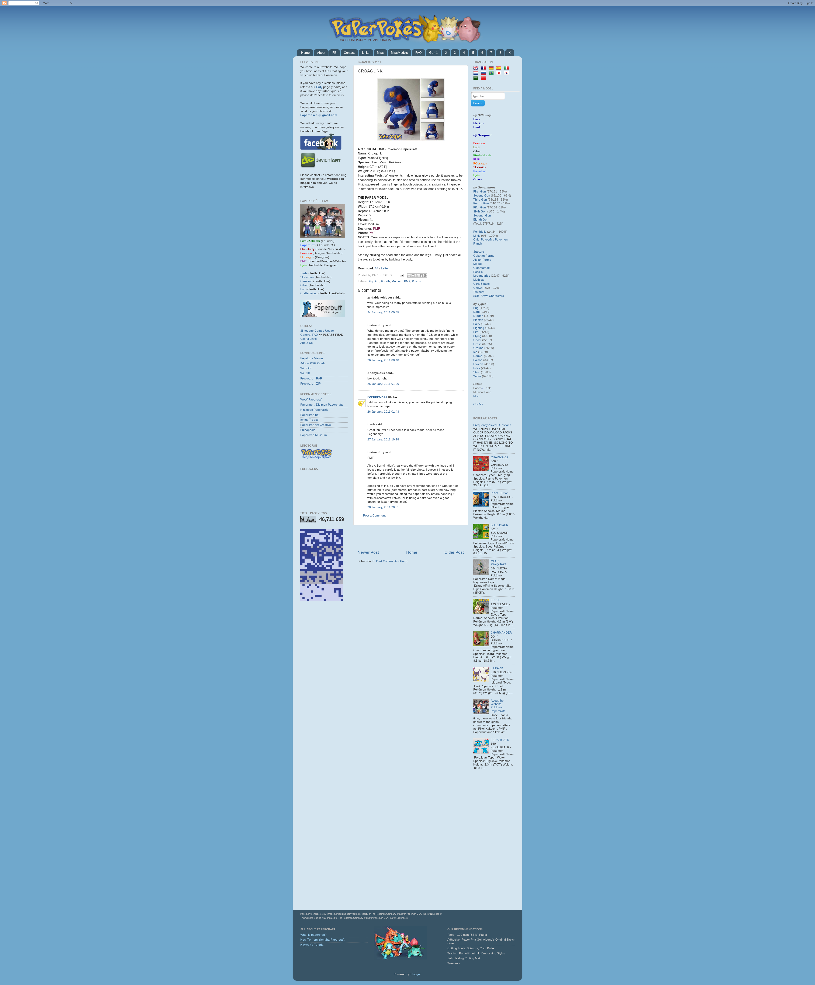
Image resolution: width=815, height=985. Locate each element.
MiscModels (399, 52)
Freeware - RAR (311, 378)
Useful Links (308, 338)
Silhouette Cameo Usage (317, 330)
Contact (349, 52)
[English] (476, 68)
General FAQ (309, 334)
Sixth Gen (479, 211)
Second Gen (481, 195)
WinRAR (306, 368)
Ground (478, 348)
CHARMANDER (501, 632)
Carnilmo (306, 281)
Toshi (304, 273)
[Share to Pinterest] (425, 275)
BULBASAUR (499, 525)
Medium (397, 281)
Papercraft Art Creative (315, 424)
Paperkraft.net (309, 414)
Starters (478, 251)
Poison (416, 281)
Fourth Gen (481, 203)
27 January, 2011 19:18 (383, 439)
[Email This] (409, 275)
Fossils (478, 271)
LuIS (303, 289)
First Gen (479, 191)
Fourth (385, 281)
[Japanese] (499, 73)
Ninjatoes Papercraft (314, 409)
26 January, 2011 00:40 (383, 360)
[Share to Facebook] (421, 275)
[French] (484, 68)
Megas (477, 263)
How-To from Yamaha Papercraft (322, 939)
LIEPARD (497, 668)
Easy (476, 119)
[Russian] (484, 73)
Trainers (478, 291)
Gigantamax (481, 267)
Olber (304, 285)
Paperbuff (479, 171)
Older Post (454, 552)
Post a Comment (374, 515)
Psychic (478, 364)
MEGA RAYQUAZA (499, 562)
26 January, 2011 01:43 (383, 411)
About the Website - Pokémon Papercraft (498, 706)
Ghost (477, 340)
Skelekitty (479, 167)
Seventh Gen (482, 215)
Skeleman (307, 277)
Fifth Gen (479, 207)
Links (366, 52)
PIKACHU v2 (499, 493)
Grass (477, 344)
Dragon (478, 315)
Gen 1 (433, 52)
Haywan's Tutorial (312, 944)
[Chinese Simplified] (484, 78)
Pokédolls (479, 231)
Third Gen (480, 199)
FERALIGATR (500, 740)
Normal (478, 356)
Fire (476, 332)
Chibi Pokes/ (481, 239)
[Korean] (507, 73)
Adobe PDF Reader (313, 363)
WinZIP (305, 373)
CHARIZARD (499, 457)
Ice (475, 352)
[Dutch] (476, 73)
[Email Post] (401, 275)
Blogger (415, 974)
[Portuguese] (492, 73)
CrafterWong (309, 293)
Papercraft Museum (313, 435)
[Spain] (499, 68)
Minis (476, 235)
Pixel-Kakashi (482, 155)
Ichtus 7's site (309, 419)
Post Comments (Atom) (392, 561)
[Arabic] (476, 78)
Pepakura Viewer (311, 358)
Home (305, 52)
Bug (476, 308)
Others (477, 179)
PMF (407, 281)
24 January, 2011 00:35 (383, 312)
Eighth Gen (480, 219)
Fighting (373, 281)
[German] (492, 68)
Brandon (479, 143)
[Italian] (507, 68)
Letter (385, 268)
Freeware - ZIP (310, 383)
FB (334, 52)
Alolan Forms (482, 259)
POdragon (480, 163)
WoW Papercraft (311, 399)
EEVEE (495, 600)
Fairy (476, 324)
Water (477, 376)
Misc (380, 52)
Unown (478, 287)
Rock (476, 368)
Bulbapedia (307, 430)
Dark (476, 311)
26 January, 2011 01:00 (383, 383)
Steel (476, 372)
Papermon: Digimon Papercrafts (321, 404)
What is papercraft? (313, 934)
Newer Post (368, 552)
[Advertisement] (410, 537)
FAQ (418, 52)
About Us (306, 342)
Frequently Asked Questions (492, 425)
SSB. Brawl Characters (488, 295)
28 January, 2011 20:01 (383, 507)
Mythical (478, 279)
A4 (376, 268)
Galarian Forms (483, 255)
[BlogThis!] (413, 275)
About (321, 52)
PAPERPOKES (377, 396)
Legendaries (481, 275)
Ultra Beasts (481, 283)
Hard (476, 127)
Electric (478, 319)
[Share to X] (417, 275)
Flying (477, 336)
